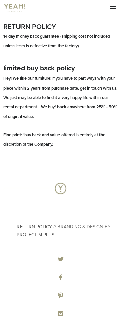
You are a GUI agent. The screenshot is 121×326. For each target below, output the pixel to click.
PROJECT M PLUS (36, 235)
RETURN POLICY (34, 227)
